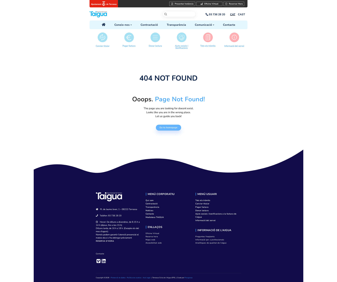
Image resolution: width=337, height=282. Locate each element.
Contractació (151, 203)
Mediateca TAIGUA (155, 217)
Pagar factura (129, 45)
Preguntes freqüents (205, 236)
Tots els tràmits (207, 45)
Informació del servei (234, 46)
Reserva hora (152, 236)
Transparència (152, 207)
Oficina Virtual (152, 233)
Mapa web (150, 239)
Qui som (150, 200)
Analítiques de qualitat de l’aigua (210, 243)
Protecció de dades (118, 278)
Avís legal (147, 278)
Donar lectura (155, 45)
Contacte (100, 253)
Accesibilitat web (154, 243)
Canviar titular (103, 46)
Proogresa (188, 278)
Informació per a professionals (209, 239)
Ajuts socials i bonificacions (181, 46)
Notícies (149, 210)
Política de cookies (134, 278)
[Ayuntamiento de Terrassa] (104, 3)
